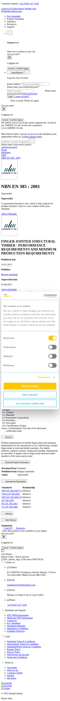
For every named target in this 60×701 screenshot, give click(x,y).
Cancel (11, 68)
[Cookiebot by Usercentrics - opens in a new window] (44, 296)
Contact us (12, 620)
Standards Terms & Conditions (21, 641)
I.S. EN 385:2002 (10, 507)
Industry (8, 514)
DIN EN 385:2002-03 (12, 497)
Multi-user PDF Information (20, 618)
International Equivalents (15, 481)
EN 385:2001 (8, 500)
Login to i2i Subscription (12, 8)
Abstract (8, 437)
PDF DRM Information (18, 615)
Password (31, 90)
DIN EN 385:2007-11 (12, 490)
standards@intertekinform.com (21, 585)
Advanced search (9, 147)
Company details (14, 673)
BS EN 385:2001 (10, 503)
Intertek (10, 675)
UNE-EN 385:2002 (11, 494)
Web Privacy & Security (18, 654)
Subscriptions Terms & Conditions (23, 644)
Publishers (6, 152)
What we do (12, 670)
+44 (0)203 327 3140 (29, 3)
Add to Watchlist (9, 214)
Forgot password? (29, 93)
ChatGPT (8, 528)
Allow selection (30, 394)
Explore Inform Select (32, 136)
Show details (44, 377)
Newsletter (12, 667)
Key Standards (14, 623)
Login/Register (16, 73)
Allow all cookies (30, 386)
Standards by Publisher (17, 628)
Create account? (21, 96)
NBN (3, 155)
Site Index (11, 678)
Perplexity (20, 528)
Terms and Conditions (17, 657)
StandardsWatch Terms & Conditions (24, 646)
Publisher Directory (16, 631)
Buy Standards (14, 16)
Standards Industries (16, 626)
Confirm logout (22, 68)
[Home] (11, 11)
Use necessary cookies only (30, 403)
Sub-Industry (10, 520)
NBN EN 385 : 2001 (11, 158)
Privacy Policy (13, 652)
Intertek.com (30, 8)
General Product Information (17, 462)
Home (4, 150)
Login (10, 97)
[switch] (52, 347)
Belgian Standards (9, 274)
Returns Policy (14, 649)
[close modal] (9, 58)
